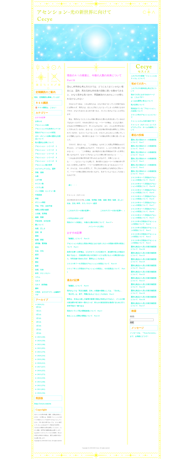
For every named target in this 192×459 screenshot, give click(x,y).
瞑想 (37, 236)
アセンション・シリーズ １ (46, 146)
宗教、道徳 (102, 200)
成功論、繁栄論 (41, 243)
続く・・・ (73, 185)
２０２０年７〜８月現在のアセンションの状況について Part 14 (92, 264)
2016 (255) (40, 371)
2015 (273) (40, 374)
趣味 (37, 288)
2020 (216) (40, 356)
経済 (95, 203)
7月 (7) (38, 311)
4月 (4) (38, 322)
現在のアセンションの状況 (45, 132)
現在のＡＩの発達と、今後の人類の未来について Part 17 (89, 222)
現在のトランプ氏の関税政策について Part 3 (84, 311)
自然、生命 (39, 270)
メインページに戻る (96, 226)
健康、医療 (39, 217)
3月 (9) (38, 326)
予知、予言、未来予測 (43, 206)
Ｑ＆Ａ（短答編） (42, 285)
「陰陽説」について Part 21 (78, 239)
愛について (39, 225)
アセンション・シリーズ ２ (46, 150)
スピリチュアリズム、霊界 (45, 169)
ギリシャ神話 (40, 202)
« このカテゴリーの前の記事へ (78, 211)
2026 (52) (39, 304)
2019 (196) (40, 359)
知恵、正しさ (118, 200)
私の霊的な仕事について (44, 142)
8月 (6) (38, 307)
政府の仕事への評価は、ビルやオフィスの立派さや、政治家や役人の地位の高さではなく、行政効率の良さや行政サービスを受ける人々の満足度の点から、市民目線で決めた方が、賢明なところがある (96, 255)
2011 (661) (40, 389)
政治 (37, 247)
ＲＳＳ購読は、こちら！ (47, 108)
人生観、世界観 (91, 200)
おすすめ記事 (40, 117)
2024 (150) (40, 341)
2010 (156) (40, 393)
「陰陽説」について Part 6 (78, 286)
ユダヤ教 (38, 180)
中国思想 (38, 195)
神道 (37, 198)
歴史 (109, 200)
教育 (37, 266)
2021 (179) (40, 352)
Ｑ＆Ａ (38, 281)
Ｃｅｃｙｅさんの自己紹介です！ (143, 121)
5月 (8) (38, 318)
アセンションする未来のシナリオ (48, 129)
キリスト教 (39, 184)
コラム (37, 277)
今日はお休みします (76, 218)
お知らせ (38, 121)
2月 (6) (38, 329)
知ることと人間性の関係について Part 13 (83, 316)
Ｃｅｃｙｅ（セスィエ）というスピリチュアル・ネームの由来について (143, 127)
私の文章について (137, 105)
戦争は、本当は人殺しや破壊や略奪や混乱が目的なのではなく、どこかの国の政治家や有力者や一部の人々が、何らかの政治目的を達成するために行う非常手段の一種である (96, 302)
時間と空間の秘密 (42, 210)
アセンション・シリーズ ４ (46, 157)
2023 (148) (40, 344)
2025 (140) (40, 337)
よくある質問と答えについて (142, 101)
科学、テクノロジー (84, 203)
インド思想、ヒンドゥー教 (45, 191)
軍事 (37, 258)
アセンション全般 (42, 125)
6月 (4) (38, 314)
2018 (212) (40, 363)
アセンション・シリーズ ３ (46, 154)
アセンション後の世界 (43, 165)
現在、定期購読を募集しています (47, 97)
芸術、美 (38, 232)
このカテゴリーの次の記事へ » (112, 211)
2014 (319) (40, 378)
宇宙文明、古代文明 (42, 221)
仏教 (37, 176)
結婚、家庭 (39, 240)
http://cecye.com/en (42, 404)
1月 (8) (38, 333)
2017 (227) (40, 367)
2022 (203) (40, 348)
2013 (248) (40, 382)
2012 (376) (40, 385)
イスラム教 (39, 187)
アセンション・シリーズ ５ (46, 161)
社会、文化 (71, 203)
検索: (132, 316)
